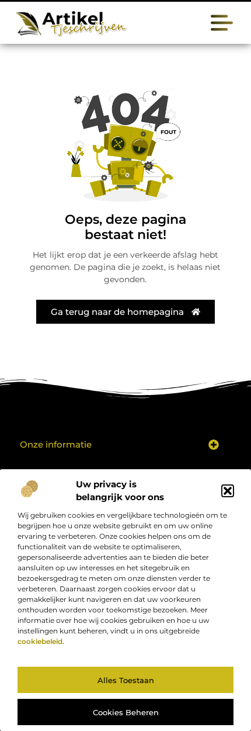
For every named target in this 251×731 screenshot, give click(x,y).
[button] (227, 491)
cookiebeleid (40, 641)
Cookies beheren (126, 712)
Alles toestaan (125, 680)
